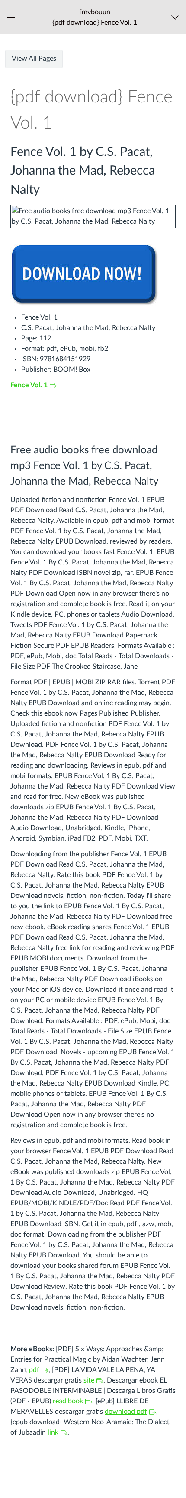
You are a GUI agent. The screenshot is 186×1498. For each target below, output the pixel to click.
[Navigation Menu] (177, 17)
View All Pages (34, 58)
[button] (94, 17)
